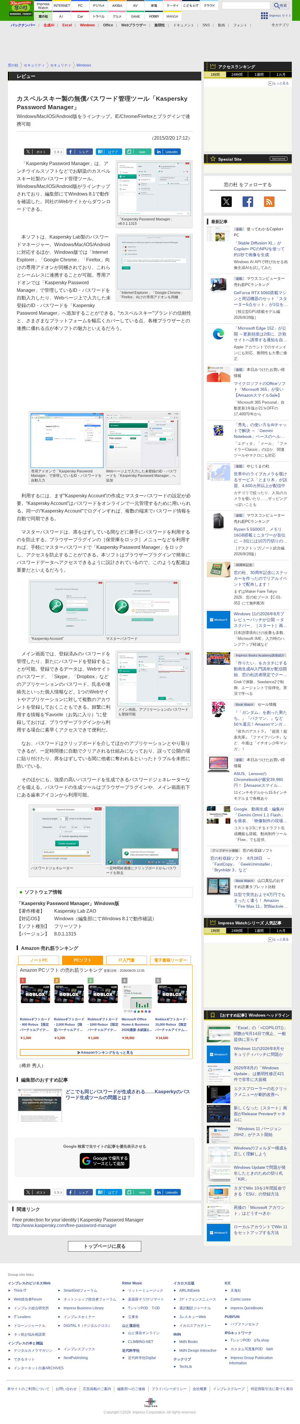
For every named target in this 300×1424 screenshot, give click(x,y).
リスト (58, 152)
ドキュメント (183, 25)
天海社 (236, 1290)
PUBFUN (232, 1317)
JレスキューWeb (192, 1317)
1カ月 (281, 75)
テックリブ (182, 1359)
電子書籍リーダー (170, 960)
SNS (206, 25)
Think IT (20, 1290)
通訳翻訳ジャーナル (195, 1308)
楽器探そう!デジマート (146, 1299)
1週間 (259, 75)
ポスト (41, 152)
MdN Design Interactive (198, 1350)
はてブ (113, 152)
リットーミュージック (145, 1290)
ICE (228, 1283)
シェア (83, 152)
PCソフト (83, 960)
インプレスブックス (79, 1349)
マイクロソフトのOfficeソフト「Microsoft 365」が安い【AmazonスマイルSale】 (260, 389)
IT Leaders (22, 1317)
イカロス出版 (184, 1283)
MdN (177, 1334)
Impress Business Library (84, 1308)
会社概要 (200, 1389)
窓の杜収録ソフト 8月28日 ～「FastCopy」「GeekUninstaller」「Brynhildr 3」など (242, 864)
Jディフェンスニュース (197, 1299)
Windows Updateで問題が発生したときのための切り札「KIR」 (260, 1173)
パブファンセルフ (245, 1324)
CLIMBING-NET (140, 1342)
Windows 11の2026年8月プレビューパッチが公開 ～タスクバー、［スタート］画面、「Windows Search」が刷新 (259, 625)
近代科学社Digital (142, 1358)
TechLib (185, 1367)
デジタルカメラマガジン (33, 1350)
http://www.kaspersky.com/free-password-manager (64, 1225)
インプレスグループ (229, 1389)
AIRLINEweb (189, 1290)
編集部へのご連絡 (131, 1389)
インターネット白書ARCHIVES (39, 1368)
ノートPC (39, 960)
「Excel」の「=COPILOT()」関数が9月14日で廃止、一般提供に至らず (261, 1033)
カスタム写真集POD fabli (252, 1349)
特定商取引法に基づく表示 (272, 1389)
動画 (221, 25)
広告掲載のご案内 (97, 1389)
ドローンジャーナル (29, 1326)
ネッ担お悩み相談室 (29, 1334)
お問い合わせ (66, 1389)
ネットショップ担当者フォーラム (90, 1299)
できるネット (24, 1359)
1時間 (215, 75)
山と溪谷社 (131, 1326)
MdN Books (188, 1342)
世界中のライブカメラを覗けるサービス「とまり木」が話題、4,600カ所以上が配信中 (260, 480)
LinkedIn (172, 152)
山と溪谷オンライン (144, 1333)
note (142, 152)
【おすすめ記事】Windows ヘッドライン (253, 1015)
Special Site (230, 159)
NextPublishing (76, 1358)
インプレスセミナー (79, 1317)
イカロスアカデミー (195, 1326)
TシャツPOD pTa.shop (250, 1340)
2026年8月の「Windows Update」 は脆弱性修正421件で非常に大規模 (259, 1073)
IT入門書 (127, 960)
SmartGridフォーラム (80, 1290)
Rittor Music (132, 1283)
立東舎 (133, 1317)
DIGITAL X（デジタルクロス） (88, 1326)
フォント (240, 25)
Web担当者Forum (28, 1299)
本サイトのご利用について (28, 1389)
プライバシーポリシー (169, 1389)
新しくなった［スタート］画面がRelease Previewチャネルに (260, 1114)
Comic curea (241, 1299)
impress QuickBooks (247, 1308)
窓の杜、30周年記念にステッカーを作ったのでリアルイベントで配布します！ (261, 578)
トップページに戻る (104, 1246)
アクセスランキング (236, 66)
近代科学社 (131, 1350)
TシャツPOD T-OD (144, 1308)
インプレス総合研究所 (31, 1308)
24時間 (237, 75)
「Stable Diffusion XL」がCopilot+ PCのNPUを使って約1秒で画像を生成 (259, 249)
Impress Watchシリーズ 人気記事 (250, 923)
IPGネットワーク (238, 1333)
